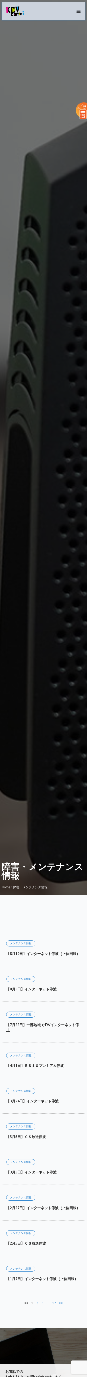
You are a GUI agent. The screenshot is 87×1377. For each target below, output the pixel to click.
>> (61, 1303)
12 (54, 1303)
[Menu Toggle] (78, 11)
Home (6, 887)
